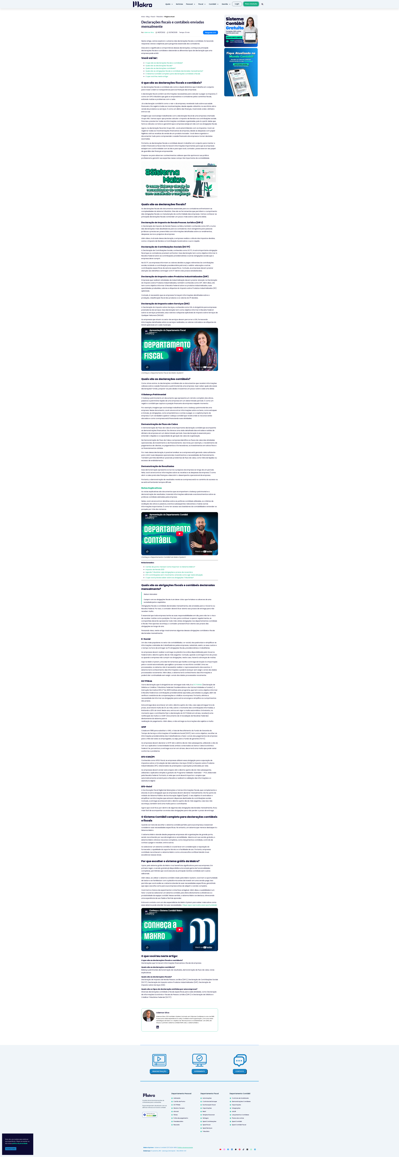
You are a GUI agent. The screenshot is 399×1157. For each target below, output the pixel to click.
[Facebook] (228, 1149)
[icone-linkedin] (157, 1027)
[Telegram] (255, 1149)
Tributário (159, 17)
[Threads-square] (247, 1149)
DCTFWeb (177, 1105)
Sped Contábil (237, 1121)
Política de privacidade (185, 1147)
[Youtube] (220, 1149)
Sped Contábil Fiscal (239, 1125)
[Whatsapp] (251, 1149)
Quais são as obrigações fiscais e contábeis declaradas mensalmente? (174, 71)
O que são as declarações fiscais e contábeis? (164, 63)
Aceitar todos (10, 1149)
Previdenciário (178, 1121)
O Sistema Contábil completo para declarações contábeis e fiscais (172, 74)
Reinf (204, 1111)
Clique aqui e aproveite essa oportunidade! (199, 905)
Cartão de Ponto (179, 1101)
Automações (207, 1098)
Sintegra (205, 1118)
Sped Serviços (207, 1128)
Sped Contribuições (209, 1121)
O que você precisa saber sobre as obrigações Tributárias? (169, 577)
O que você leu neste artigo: (156, 76)
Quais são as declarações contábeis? (160, 68)
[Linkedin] (232, 1149)
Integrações (236, 1108)
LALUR (234, 1111)
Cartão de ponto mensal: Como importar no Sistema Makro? (170, 567)
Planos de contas (238, 1118)
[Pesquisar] (262, 4)
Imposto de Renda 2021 (154, 569)
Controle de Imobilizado (240, 1098)
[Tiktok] (243, 1149)
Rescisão (177, 1125)
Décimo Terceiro (179, 1108)
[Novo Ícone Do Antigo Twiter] (235, 1149)
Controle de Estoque (210, 1101)
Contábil (212, 4)
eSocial (176, 1111)
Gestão (225, 4)
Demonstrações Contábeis (241, 1101)
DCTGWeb (197, 684)
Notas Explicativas (151, 488)
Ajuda (167, 4)
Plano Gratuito (251, 4)
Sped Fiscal (206, 1125)
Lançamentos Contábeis (240, 1115)
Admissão (177, 1098)
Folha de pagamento (181, 1118)
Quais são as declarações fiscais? (158, 65)
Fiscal (200, 4)
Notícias (179, 4)
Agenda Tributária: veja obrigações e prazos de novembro (169, 572)
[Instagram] (224, 1149)
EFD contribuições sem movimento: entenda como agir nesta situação (174, 575)
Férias (176, 1115)
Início (143, 17)
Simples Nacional (209, 1115)
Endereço (146, 1151)
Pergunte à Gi (210, 32)
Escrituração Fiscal (209, 1105)
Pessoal (189, 4)
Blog (147, 17)
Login (237, 4)
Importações (207, 1108)
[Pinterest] (239, 1149)
